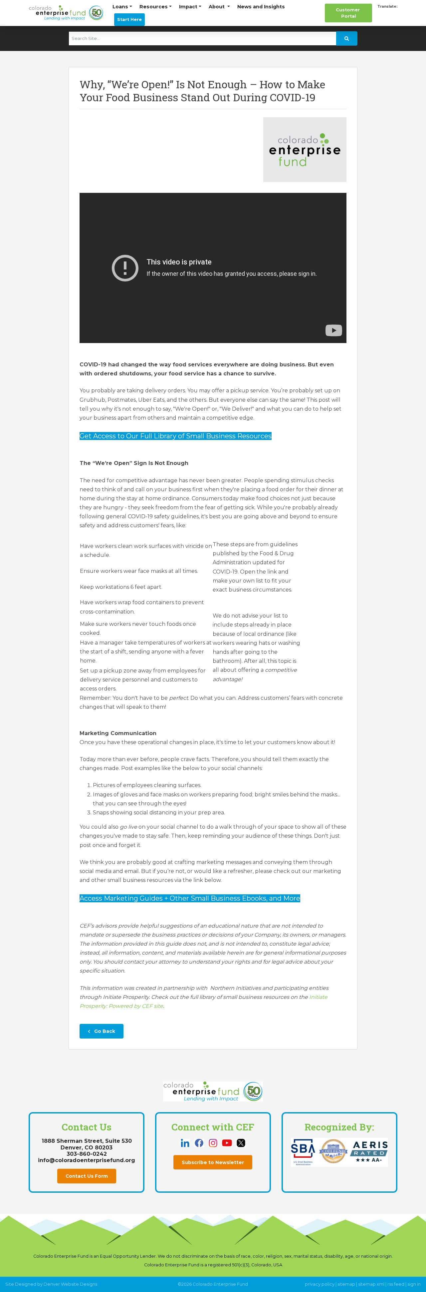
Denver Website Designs (70, 1284)
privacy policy (319, 1284)
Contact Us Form (87, 1176)
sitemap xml (371, 1284)
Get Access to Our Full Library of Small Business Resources (176, 436)
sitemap (346, 1284)
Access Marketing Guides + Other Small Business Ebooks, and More (190, 898)
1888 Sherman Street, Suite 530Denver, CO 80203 (87, 1144)
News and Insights (261, 7)
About (217, 7)
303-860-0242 (87, 1154)
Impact (188, 7)
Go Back (104, 1031)
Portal (348, 13)
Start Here (129, 19)
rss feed (395, 1284)
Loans (120, 7)
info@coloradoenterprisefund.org (86, 1160)
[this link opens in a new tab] (186, 1142)
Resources (153, 7)
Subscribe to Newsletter (213, 1162)
